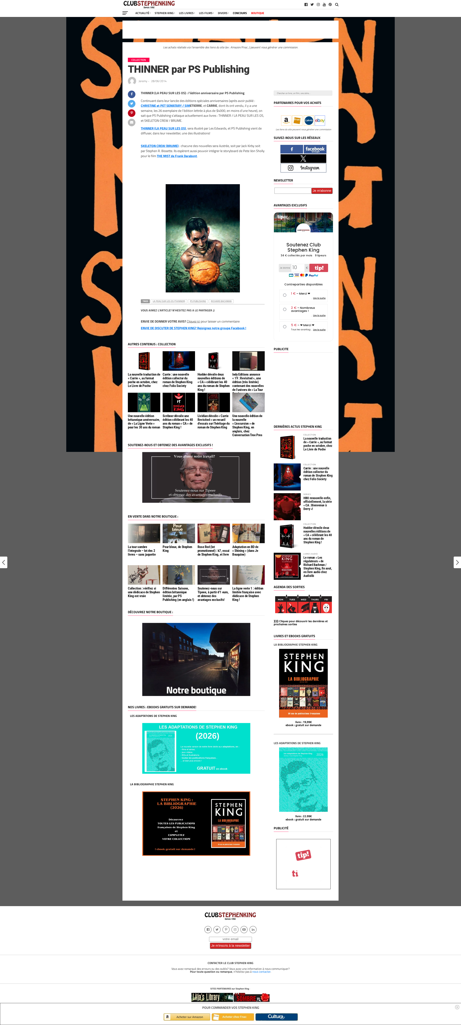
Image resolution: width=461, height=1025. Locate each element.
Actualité (142, 13)
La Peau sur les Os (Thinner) (169, 301)
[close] (457, 1007)
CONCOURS (240, 13)
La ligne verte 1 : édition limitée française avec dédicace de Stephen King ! (247, 594)
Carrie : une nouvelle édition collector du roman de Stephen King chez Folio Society (177, 380)
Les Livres (186, 13)
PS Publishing (198, 301)
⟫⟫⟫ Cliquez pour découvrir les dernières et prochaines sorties (301, 623)
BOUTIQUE (257, 13)
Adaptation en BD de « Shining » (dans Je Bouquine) (245, 551)
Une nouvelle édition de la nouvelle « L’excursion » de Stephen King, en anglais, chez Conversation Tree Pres (247, 425)
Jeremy (143, 81)
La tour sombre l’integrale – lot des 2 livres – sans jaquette (142, 551)
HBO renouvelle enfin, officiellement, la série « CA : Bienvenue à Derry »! (317, 503)
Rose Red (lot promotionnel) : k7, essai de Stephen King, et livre (213, 551)
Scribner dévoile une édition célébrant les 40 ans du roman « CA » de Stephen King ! (178, 421)
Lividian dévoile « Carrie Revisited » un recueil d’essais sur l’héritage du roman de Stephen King (214, 421)
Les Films (205, 13)
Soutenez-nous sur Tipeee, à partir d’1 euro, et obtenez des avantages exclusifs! (213, 594)
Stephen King (164, 13)
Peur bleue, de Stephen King (177, 549)
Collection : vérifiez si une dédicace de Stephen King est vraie (144, 592)
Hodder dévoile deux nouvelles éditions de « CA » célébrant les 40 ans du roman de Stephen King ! (214, 382)
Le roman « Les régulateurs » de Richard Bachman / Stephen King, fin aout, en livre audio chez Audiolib (317, 567)
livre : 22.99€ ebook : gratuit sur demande (303, 818)
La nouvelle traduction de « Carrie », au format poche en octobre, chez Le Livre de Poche (144, 380)
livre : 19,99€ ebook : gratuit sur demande (303, 723)
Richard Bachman (221, 301)
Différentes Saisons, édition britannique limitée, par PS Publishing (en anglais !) (178, 594)
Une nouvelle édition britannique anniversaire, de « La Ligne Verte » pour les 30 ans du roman (144, 421)
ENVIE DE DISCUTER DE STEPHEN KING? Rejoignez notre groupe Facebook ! (193, 328)
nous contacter (261, 971)
